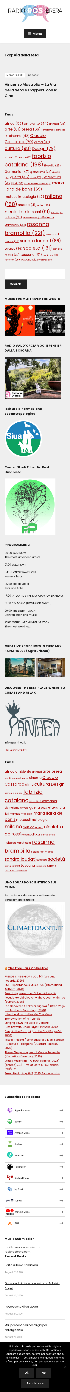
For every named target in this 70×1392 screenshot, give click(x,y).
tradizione (50, 255)
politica (13, 217)
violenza (45, 259)
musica (27, 205)
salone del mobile (42, 852)
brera (31, 129)
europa (25, 157)
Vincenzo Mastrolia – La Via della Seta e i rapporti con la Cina (31, 90)
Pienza (57, 212)
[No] (65, 1367)
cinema (19, 136)
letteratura (56, 807)
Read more (35, 1383)
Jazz (36, 177)
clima (42, 142)
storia (58, 248)
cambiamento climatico (16, 778)
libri (18, 183)
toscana (31, 254)
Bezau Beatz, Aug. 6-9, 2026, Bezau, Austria (32, 1073)
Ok (26, 1373)
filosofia (52, 165)
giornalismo (41, 172)
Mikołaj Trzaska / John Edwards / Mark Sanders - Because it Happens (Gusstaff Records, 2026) (35, 1044)
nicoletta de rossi (27, 212)
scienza (13, 249)
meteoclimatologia (24, 196)
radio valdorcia (32, 217)
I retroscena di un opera (21, 1306)
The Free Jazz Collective (28, 968)
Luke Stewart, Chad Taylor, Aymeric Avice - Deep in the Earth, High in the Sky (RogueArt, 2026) (33, 1031)
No (44, 1373)
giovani (24, 807)
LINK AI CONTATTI (16, 750)
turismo (12, 259)
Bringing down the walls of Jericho (27, 1023)
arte (13, 129)
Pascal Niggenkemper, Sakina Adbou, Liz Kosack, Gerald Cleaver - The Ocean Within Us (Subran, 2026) (35, 997)
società (37, 248)
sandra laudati (40, 241)
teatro (12, 255)
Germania (17, 171)
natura (44, 205)
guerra (19, 177)
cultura (18, 148)
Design (43, 148)
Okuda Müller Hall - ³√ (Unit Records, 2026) (32, 1061)
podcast (33, 75)
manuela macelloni (37, 183)
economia (11, 157)
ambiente (36, 123)
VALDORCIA (30, 259)
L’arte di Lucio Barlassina (21, 1265)
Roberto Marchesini (18, 843)
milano (13, 826)
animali (57, 124)
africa (14, 123)
